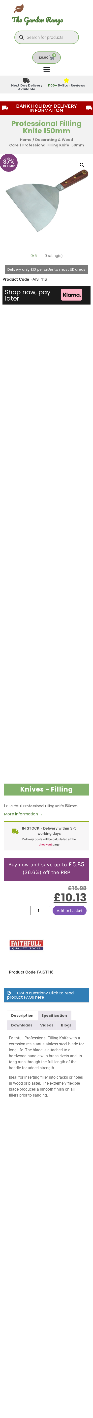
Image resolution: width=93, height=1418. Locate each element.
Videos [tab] (46, 1025)
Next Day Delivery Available (26, 87)
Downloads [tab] (21, 1025)
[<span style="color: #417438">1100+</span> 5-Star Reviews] (66, 80)
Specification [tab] (54, 1015)
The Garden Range (37, 19)
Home (25, 139)
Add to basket (70, 910)
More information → (23, 814)
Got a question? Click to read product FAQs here (40, 995)
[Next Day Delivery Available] (26, 80)
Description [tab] (22, 1015)
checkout (45, 844)
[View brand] (26, 961)
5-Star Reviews (66, 85)
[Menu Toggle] (46, 69)
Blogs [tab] (66, 1025)
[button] (82, 165)
